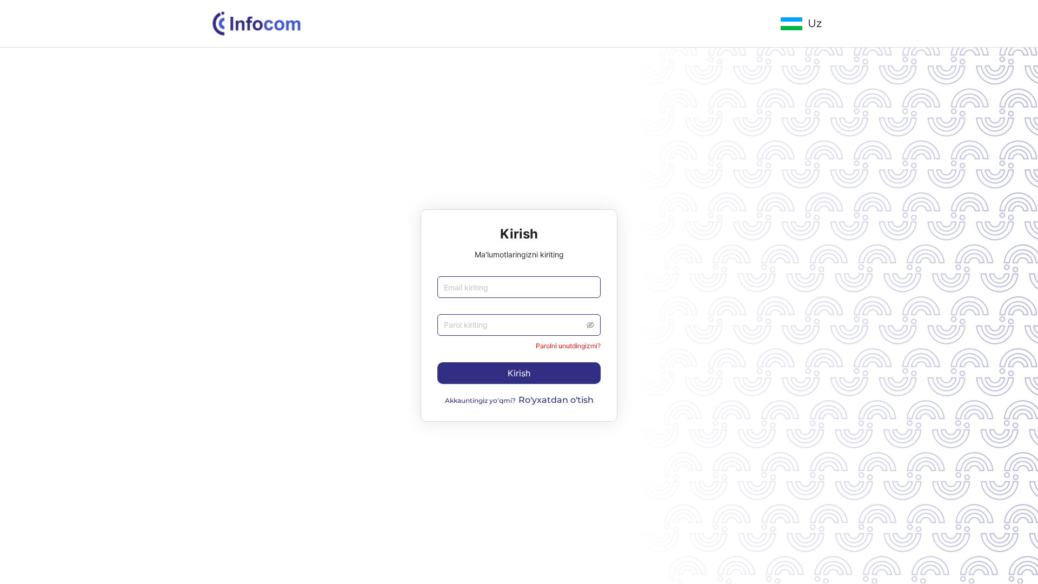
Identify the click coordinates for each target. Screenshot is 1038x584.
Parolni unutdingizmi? (568, 346)
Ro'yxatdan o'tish (556, 400)
